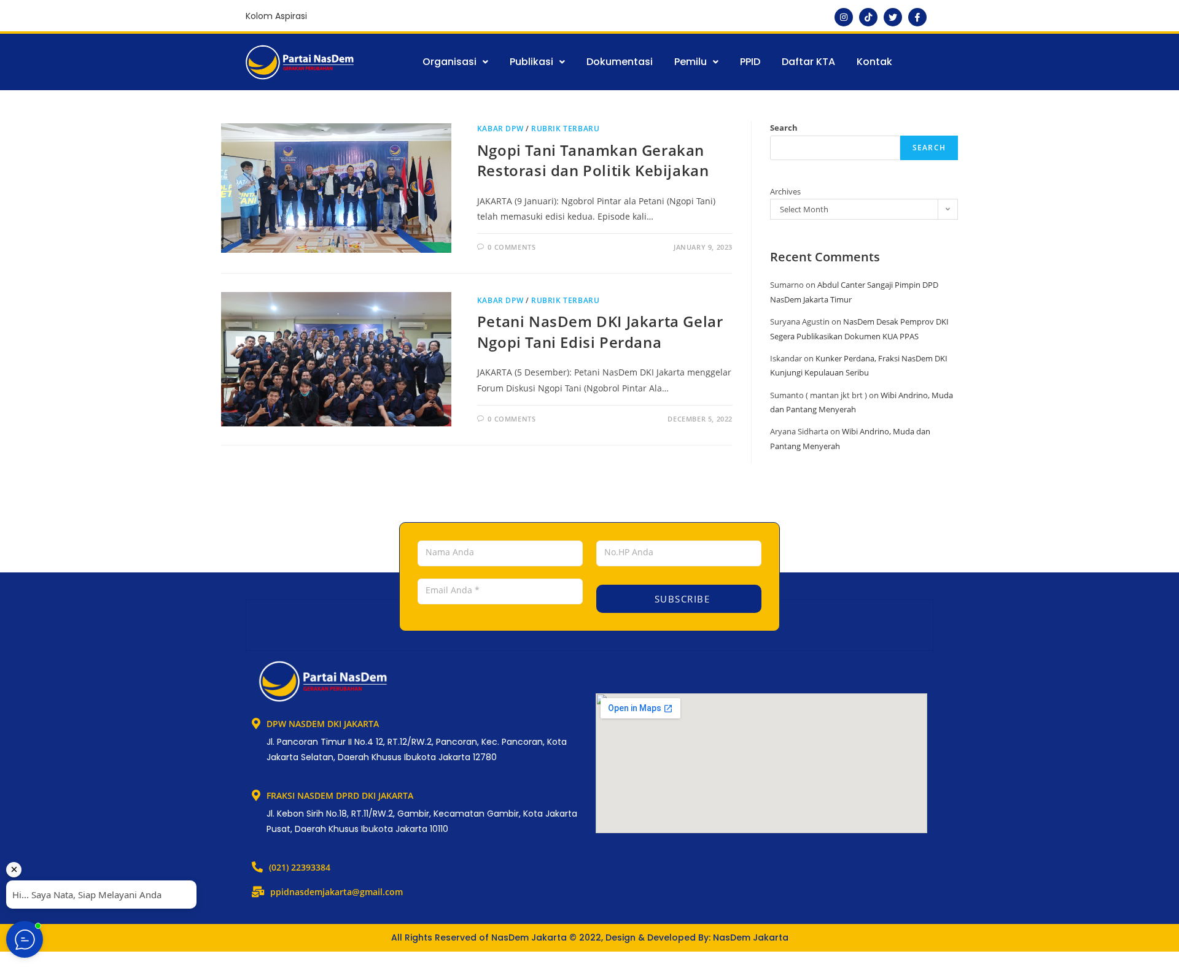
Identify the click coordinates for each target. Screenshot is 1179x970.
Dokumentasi (619, 62)
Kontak (874, 62)
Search (784, 127)
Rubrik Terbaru (565, 128)
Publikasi (531, 62)
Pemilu (690, 62)
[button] (455, 62)
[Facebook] (917, 17)
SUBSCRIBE (680, 599)
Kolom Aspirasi (276, 16)
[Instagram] (844, 17)
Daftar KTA (808, 62)
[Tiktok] (868, 17)
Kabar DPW (500, 128)
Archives (785, 191)
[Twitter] (893, 17)
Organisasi (449, 62)
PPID (750, 62)
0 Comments (511, 247)
